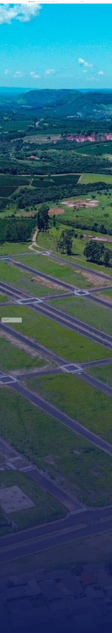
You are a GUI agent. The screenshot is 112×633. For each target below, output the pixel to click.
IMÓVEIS (38, 1)
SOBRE (45, 1)
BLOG (57, 1)
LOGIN (83, 1)
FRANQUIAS (53, 1)
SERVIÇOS (48, 1)
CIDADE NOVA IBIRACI (6, 319)
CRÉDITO (42, 1)
